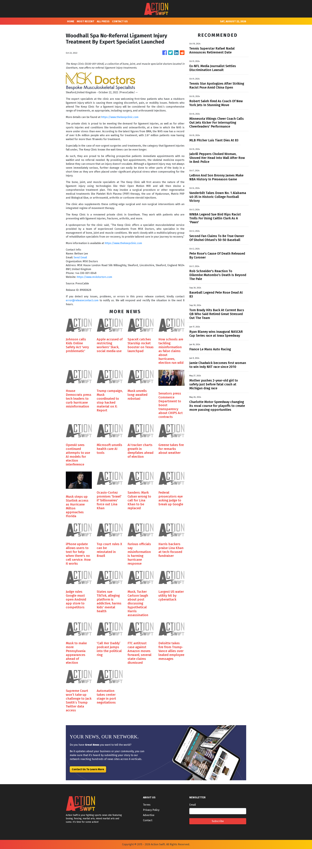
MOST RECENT (85, 21)
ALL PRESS (103, 21)
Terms (146, 804)
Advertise (148, 815)
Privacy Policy (151, 809)
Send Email (80, 257)
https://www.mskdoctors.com (94, 277)
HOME (70, 21)
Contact (147, 820)
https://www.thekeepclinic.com (119, 117)
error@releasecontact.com (82, 300)
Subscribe (218, 821)
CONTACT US (120, 21)
